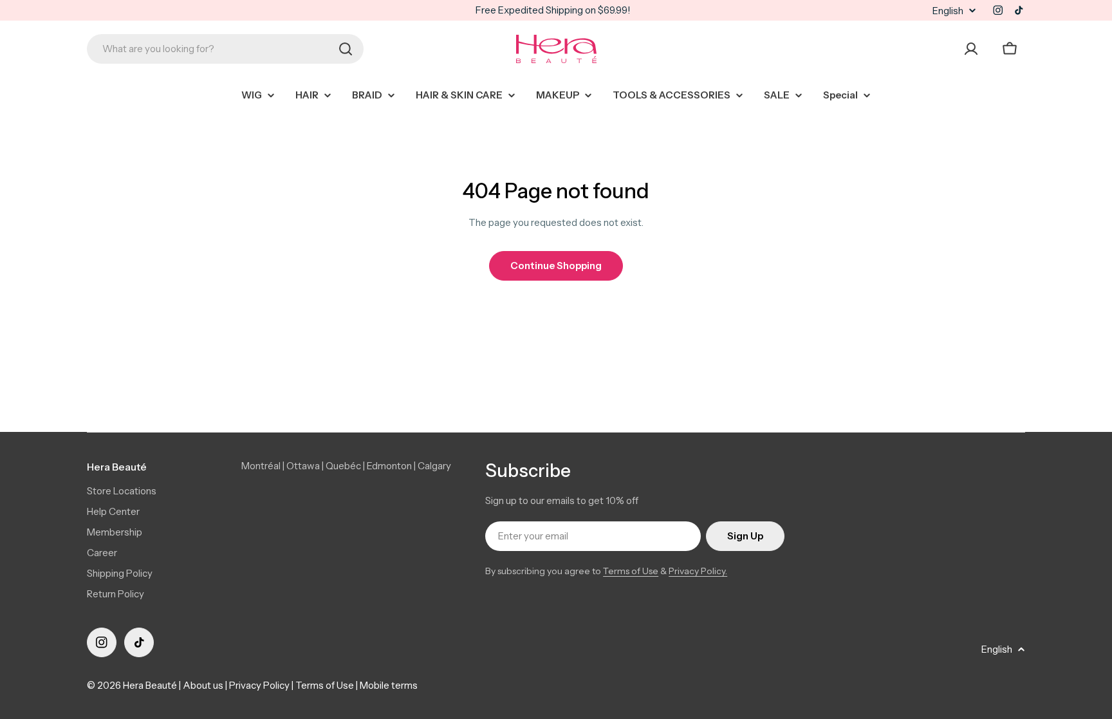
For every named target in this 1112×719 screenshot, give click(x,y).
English (947, 10)
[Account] (971, 49)
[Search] (345, 49)
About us (203, 685)
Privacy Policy (259, 685)
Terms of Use (630, 571)
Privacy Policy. (698, 571)
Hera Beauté (150, 685)
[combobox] (225, 49)
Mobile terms (389, 685)
